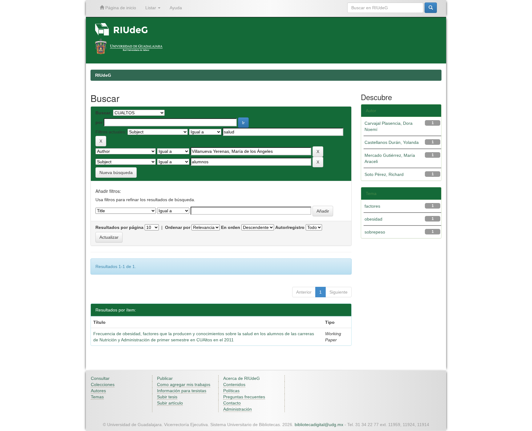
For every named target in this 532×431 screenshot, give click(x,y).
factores (372, 206)
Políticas (231, 390)
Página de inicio (120, 7)
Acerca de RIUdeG (241, 378)
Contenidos (234, 384)
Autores (98, 390)
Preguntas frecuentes (244, 396)
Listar (151, 7)
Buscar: (103, 112)
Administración (237, 409)
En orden (230, 227)
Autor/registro (289, 227)
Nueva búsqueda (116, 172)
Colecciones (103, 384)
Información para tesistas (181, 390)
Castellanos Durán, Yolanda (392, 142)
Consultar (100, 378)
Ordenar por (177, 227)
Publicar (165, 378)
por (99, 122)
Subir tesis (167, 396)
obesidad (373, 219)
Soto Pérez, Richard (384, 174)
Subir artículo (170, 403)
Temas (97, 396)
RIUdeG (103, 75)
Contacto (232, 403)
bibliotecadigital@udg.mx (319, 424)
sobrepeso (375, 232)
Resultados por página (119, 227)
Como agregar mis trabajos (183, 384)
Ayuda (176, 7)
